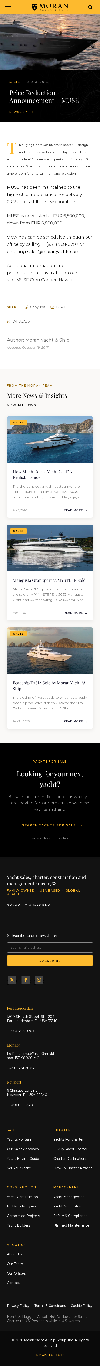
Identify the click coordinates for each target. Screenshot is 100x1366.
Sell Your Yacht (19, 1168)
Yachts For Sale (19, 1139)
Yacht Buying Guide (23, 1158)
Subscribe (50, 961)
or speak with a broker (50, 838)
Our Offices (16, 1273)
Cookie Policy (82, 1306)
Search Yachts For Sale (49, 825)
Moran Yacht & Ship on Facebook (25, 980)
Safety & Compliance (70, 1216)
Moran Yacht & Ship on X (12, 980)
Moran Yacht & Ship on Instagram (39, 980)
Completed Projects (23, 1216)
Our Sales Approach (23, 1149)
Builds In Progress (22, 1206)
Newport (14, 1082)
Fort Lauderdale (20, 1008)
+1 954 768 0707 (20, 1031)
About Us (14, 1254)
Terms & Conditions (50, 1306)
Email (60, 307)
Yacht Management (69, 1197)
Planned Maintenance (71, 1225)
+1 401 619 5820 (20, 1105)
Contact (13, 1283)
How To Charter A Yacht (72, 1168)
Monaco (13, 1045)
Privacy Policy (18, 1306)
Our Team (15, 1264)
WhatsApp (21, 321)
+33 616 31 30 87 (21, 1068)
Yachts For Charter (68, 1139)
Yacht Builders (18, 1225)
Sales (28, 112)
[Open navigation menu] (7, 7)
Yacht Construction (22, 1197)
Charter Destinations (70, 1158)
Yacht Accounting (67, 1206)
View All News (21, 405)
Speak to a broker (28, 905)
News (14, 112)
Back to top (50, 1355)
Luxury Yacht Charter (70, 1149)
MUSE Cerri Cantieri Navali (44, 279)
